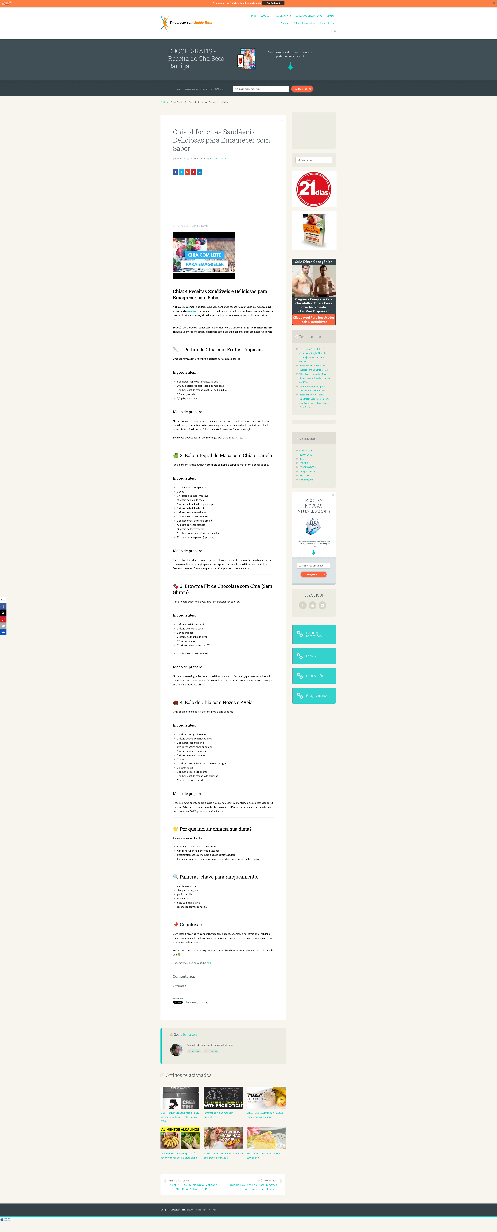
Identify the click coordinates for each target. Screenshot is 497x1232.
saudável (192, 311)
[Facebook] (303, 605)
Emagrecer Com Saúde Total (173, 1209)
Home (166, 102)
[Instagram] (322, 605)
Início (253, 15)
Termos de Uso (327, 23)
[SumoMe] (3, 632)
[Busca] (333, 27)
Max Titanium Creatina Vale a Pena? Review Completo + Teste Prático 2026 (179, 1117)
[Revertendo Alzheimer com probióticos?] (223, 1107)
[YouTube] (312, 605)
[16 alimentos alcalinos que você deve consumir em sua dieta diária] (180, 1148)
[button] (248, 3)
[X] (3, 613)
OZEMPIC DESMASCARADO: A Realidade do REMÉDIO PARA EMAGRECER (193, 1185)
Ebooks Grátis (315, 675)
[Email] (3, 625)
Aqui (209, 962)
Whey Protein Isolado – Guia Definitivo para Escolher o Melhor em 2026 (315, 378)
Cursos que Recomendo (314, 634)
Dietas (302, 459)
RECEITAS (304, 475)
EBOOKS (265, 15)
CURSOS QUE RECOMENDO (309, 15)
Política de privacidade (305, 23)
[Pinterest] (3, 619)
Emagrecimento (307, 471)
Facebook (212, 1051)
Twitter (195, 1051)
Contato (330, 15)
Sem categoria (218, 158)
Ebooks (311, 656)
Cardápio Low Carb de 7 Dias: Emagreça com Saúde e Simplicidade (252, 1185)
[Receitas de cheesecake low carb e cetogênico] (266, 1148)
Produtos (285, 23)
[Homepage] (186, 23)
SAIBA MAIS (273, 3)
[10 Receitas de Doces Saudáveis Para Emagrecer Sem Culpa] (223, 1148)
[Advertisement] (223, 205)
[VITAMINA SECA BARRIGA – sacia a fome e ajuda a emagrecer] (266, 1107)
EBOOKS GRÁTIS (283, 15)
